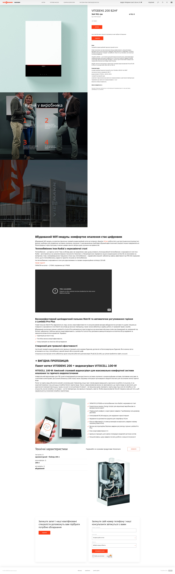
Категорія (94, 534)
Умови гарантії (40, 263)
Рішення (151, 2)
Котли (43, 2)
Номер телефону (96, 527)
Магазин (17, 2)
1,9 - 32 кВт (94, 21)
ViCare (106, 241)
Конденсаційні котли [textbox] (98, 537)
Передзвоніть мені (100, 551)
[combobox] (114, 538)
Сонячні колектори (69, 2)
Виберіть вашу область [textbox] (99, 545)
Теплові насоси (54, 2)
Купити (97, 27)
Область (94, 542)
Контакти (87, 570)
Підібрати (97, 38)
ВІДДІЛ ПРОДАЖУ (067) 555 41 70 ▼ (131, 2)
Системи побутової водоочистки (89, 2)
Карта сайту (96, 570)
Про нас (80, 570)
